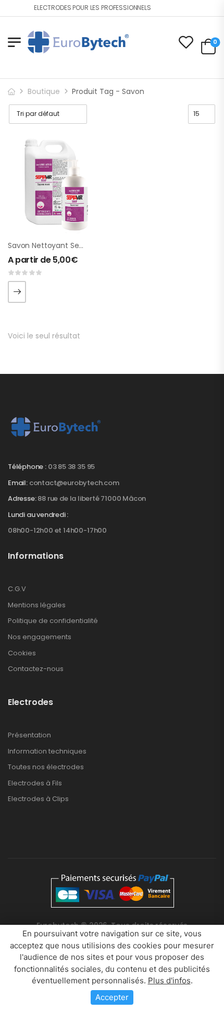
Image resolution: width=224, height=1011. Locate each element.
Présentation (29, 735)
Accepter (112, 997)
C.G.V (17, 589)
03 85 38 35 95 (71, 467)
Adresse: (22, 498)
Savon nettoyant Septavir (53, 245)
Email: (18, 483)
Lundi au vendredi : (38, 515)
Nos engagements (39, 637)
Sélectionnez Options (17, 292)
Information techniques (47, 751)
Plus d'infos (169, 980)
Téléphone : (27, 467)
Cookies (22, 653)
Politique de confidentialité (53, 621)
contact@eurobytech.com (74, 483)
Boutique (44, 91)
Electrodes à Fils (35, 783)
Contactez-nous (36, 669)
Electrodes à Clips (38, 799)
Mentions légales (37, 605)
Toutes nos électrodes (46, 767)
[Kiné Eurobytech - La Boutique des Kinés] (78, 42)
